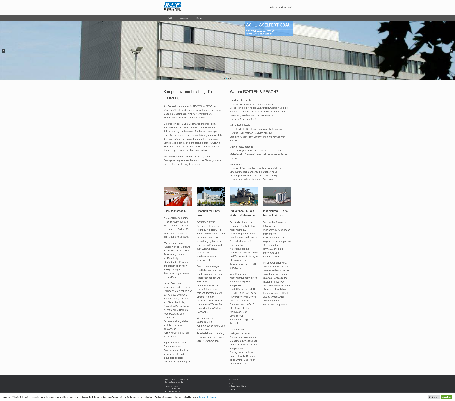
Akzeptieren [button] (446, 397)
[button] (3, 51)
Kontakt (199, 18)
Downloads (234, 379)
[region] (227, 50)
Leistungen (184, 18)
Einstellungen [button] (433, 397)
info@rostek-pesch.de (172, 391)
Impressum (234, 383)
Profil (170, 18)
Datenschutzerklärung (238, 386)
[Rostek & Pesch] (172, 7)
